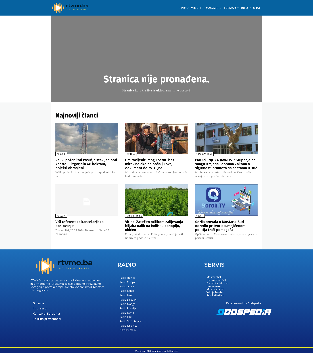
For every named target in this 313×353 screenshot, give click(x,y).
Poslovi (61, 216)
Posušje (61, 154)
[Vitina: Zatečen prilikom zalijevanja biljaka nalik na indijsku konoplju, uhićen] (156, 200)
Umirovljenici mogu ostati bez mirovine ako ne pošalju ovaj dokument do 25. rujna (149, 164)
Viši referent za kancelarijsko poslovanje (79, 224)
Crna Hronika (134, 216)
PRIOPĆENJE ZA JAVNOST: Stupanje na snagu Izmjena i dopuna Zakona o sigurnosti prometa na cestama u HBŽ (226, 164)
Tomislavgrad (204, 154)
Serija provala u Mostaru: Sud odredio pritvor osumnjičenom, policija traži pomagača (220, 226)
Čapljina (130, 154)
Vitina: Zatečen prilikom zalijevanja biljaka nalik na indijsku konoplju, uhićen (154, 226)
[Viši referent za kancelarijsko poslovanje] (86, 200)
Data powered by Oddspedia (243, 303)
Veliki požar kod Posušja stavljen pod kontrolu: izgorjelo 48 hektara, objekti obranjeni (86, 164)
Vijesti (199, 216)
